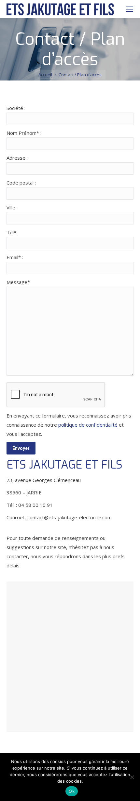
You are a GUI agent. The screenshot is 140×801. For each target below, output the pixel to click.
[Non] (132, 777)
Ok (72, 791)
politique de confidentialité (88, 424)
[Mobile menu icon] (129, 9)
